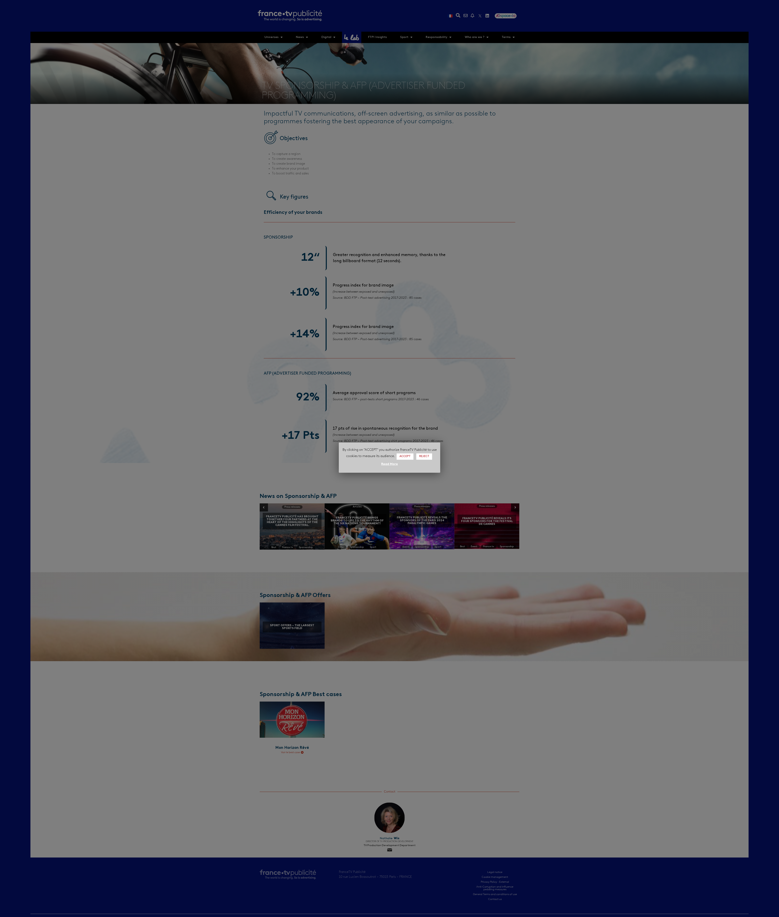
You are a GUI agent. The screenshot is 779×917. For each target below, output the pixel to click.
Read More (389, 464)
